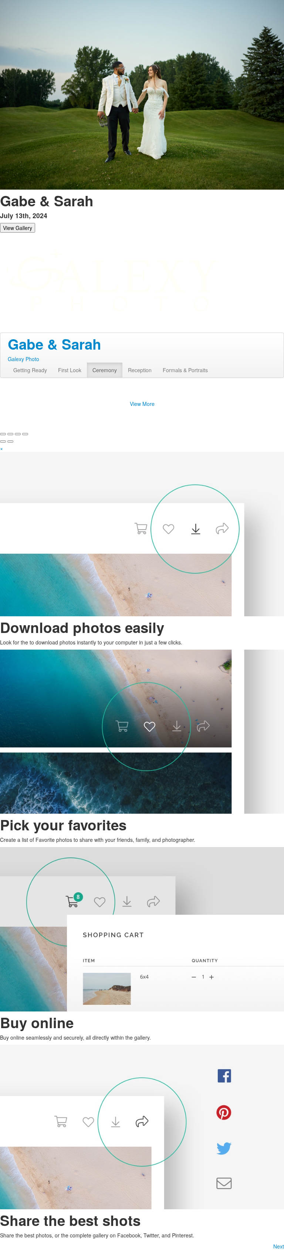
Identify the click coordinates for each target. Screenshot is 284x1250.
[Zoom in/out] (25, 434)
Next (278, 1246)
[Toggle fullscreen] (18, 434)
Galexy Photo (23, 359)
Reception (140, 370)
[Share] (10, 434)
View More (142, 403)
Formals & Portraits (185, 370)
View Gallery (17, 227)
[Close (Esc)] (3, 434)
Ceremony (104, 370)
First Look (69, 370)
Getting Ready (30, 370)
